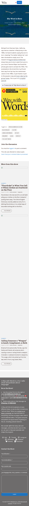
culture (14, 130)
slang (11, 136)
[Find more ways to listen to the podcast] (20, 40)
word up (18, 136)
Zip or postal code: (6, 466)
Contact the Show (7, 449)
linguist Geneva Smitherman (17, 60)
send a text (4, 398)
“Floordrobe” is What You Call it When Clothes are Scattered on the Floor (14, 187)
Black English (5, 130)
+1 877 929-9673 (17, 398)
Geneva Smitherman (7, 133)
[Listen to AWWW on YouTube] (16, 40)
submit (14, 494)
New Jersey (4, 136)
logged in (12, 148)
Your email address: (7, 460)
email (11, 394)
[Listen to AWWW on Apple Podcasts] (9, 40)
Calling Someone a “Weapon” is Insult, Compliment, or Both (14, 342)
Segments (18, 24)
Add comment (17, 23)
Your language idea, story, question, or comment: (14, 473)
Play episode (7, 210)
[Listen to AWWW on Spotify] (12, 40)
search (19, 2)
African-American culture (15, 127)
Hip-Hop (17, 133)
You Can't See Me (6, 139)
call (11, 398)
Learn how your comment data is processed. (14, 154)
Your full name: (5, 453)
